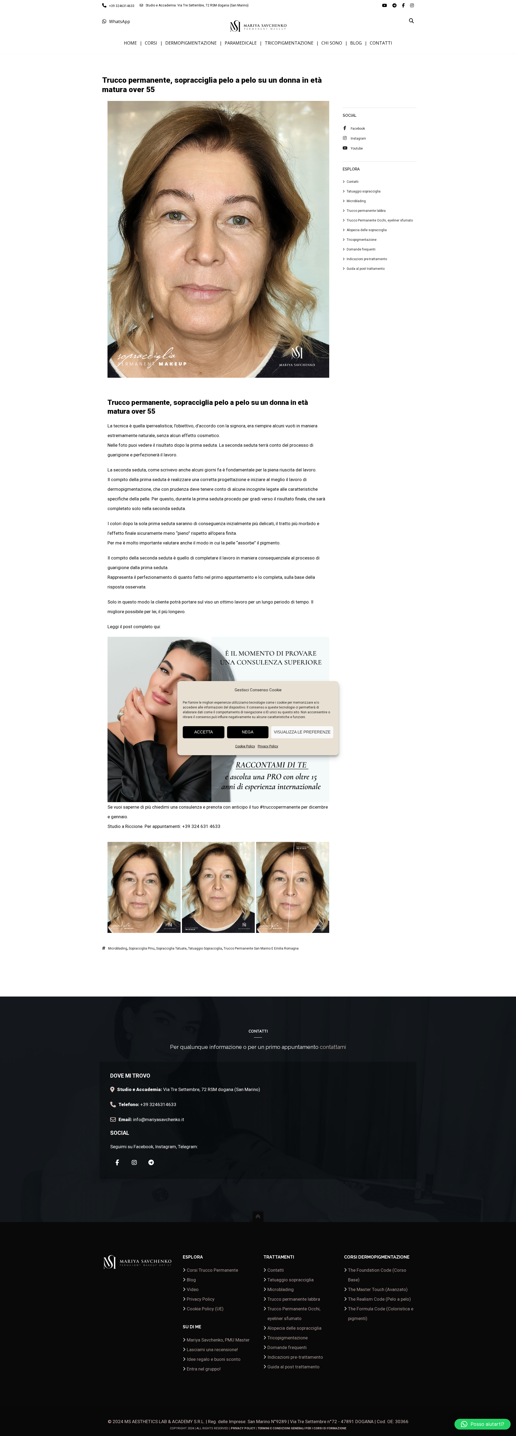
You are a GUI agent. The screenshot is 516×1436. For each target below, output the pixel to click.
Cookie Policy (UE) (205, 1308)
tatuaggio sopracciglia (205, 948)
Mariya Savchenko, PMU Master (218, 1340)
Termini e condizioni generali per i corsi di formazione (301, 1428)
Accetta (203, 732)
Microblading (117, 948)
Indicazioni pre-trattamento (367, 259)
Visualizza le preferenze (302, 732)
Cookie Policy (245, 746)
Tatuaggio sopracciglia (364, 191)
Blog (191, 1279)
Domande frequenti (361, 249)
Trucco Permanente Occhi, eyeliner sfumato (380, 220)
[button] (482, 1424)
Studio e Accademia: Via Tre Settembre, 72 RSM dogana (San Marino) (197, 5)
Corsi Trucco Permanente (212, 1270)
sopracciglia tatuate (171, 948)
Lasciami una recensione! (212, 1349)
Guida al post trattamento (366, 269)
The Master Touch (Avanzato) (378, 1289)
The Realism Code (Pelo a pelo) (379, 1299)
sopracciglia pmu (142, 948)
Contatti (353, 182)
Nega (247, 732)
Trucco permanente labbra (366, 211)
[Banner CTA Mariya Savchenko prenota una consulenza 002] (218, 797)
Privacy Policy (268, 746)
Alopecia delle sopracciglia (367, 230)
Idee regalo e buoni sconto (214, 1359)
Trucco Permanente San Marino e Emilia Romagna (261, 948)
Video (193, 1289)
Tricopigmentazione (362, 240)
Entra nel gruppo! (204, 1369)
